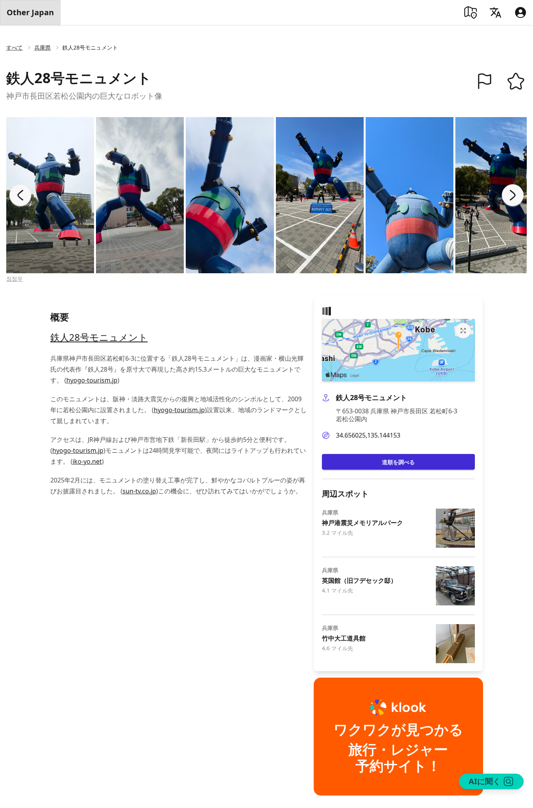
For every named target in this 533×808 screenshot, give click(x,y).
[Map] (470, 12)
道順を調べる (398, 462)
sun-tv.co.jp (139, 491)
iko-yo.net (87, 461)
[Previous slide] (20, 195)
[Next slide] (513, 195)
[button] (485, 81)
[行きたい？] (516, 81)
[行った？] (485, 81)
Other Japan (30, 12)
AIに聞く (485, 781)
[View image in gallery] (50, 195)
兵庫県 (42, 47)
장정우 (14, 278)
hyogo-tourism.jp (91, 380)
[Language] (495, 12)
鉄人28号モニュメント (99, 337)
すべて (14, 47)
